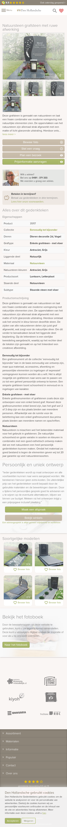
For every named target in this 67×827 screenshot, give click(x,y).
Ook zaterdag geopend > (52, 2)
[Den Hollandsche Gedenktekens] (29, 10)
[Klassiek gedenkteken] (18, 587)
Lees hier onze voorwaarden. (27, 201)
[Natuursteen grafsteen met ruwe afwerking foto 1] (12, 88)
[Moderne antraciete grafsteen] (49, 587)
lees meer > (9, 134)
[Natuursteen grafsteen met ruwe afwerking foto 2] (33, 88)
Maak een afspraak (34, 509)
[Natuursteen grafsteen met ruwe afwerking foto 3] (55, 88)
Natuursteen (37, 263)
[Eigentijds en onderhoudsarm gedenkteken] (49, 554)
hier (44, 813)
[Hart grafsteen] (18, 554)
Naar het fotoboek (16, 645)
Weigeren (28, 820)
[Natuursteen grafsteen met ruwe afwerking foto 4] (12, 104)
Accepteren (13, 820)
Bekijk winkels (33, 518)
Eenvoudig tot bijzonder (43, 230)
